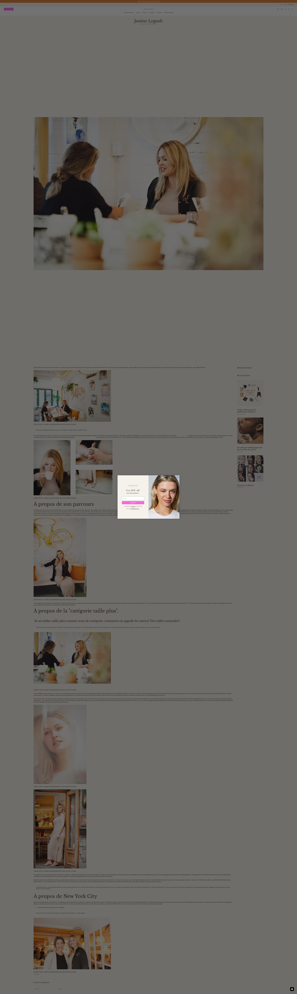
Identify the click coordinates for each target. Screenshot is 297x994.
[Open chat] (292, 989)
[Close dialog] (177, 477)
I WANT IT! (133, 502)
